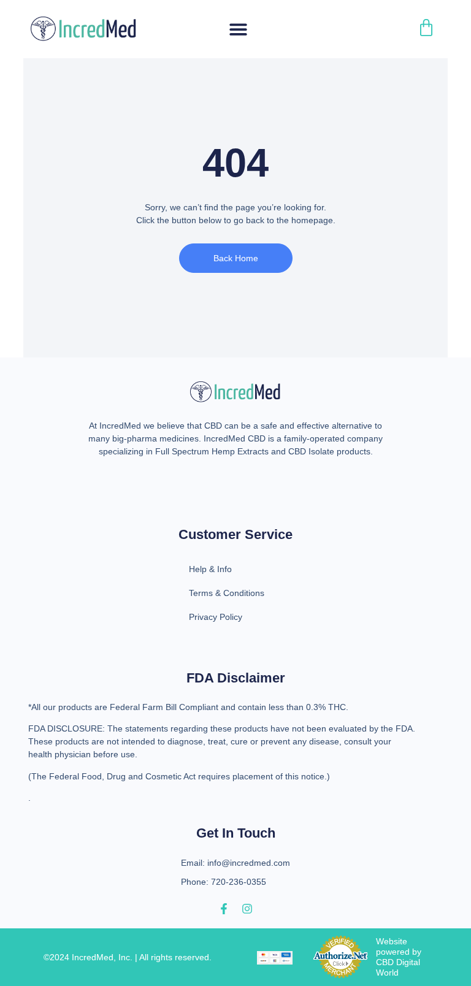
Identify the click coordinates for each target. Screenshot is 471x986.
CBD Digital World (398, 967)
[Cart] (426, 27)
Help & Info (210, 569)
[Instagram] (247, 908)
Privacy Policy (215, 617)
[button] (238, 29)
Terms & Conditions (226, 593)
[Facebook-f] (223, 908)
